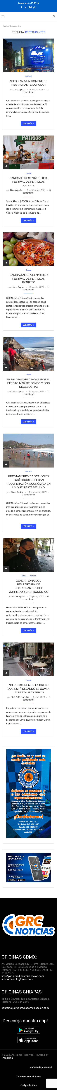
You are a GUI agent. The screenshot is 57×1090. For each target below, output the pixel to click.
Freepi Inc (7, 1057)
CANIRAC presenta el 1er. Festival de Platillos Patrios (28, 182)
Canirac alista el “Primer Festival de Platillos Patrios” (28, 278)
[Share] (6, 69)
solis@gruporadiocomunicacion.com (23, 976)
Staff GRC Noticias (20, 697)
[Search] (53, 16)
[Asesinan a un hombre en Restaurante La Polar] (28, 55)
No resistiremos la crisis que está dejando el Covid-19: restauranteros (29, 689)
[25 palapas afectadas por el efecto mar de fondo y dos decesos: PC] (28, 354)
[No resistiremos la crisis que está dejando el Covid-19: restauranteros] (28, 659)
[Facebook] (21, 7)
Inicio (5, 26)
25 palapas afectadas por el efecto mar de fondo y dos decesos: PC (28, 383)
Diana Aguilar (19, 90)
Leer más (27, 124)
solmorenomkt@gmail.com (18, 979)
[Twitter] (26, 7)
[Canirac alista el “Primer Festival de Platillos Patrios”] (28, 249)
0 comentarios (28, 495)
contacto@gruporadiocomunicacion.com (25, 1007)
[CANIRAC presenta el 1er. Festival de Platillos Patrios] (28, 152)
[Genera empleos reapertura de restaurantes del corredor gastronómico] (28, 555)
